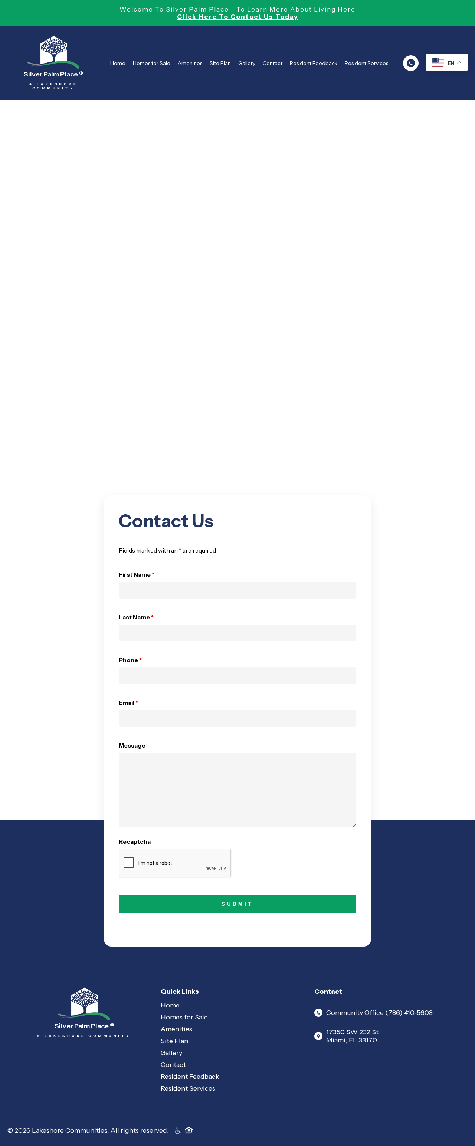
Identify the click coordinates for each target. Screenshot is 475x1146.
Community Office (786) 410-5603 (379, 1013)
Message (132, 745)
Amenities (190, 63)
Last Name (136, 617)
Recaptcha (135, 841)
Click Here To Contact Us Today (237, 16)
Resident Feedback (313, 63)
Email (128, 702)
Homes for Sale (151, 63)
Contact (272, 63)
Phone (130, 660)
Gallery (246, 63)
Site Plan (220, 63)
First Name (136, 574)
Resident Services (366, 63)
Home (117, 63)
